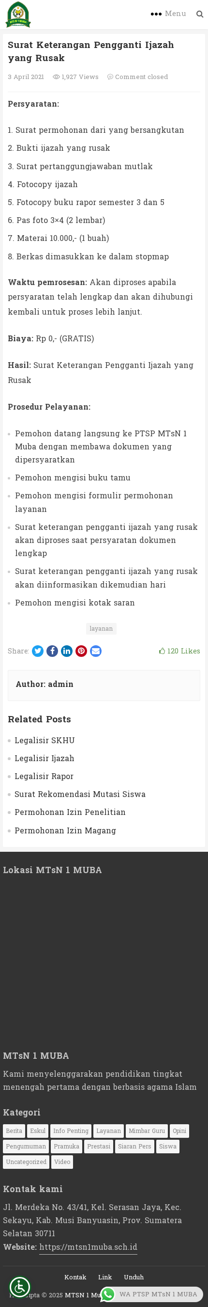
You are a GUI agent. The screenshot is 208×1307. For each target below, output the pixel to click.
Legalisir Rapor (44, 776)
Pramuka (66, 1146)
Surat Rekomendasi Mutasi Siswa (80, 794)
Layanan (108, 1131)
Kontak (75, 1277)
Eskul (37, 1131)
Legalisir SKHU (45, 740)
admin (61, 684)
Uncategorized (26, 1162)
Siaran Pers (134, 1146)
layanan (101, 628)
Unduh (134, 1277)
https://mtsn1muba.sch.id (88, 1247)
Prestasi (98, 1146)
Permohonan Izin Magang (65, 831)
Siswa (168, 1146)
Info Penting (71, 1131)
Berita (14, 1131)
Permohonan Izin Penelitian (70, 812)
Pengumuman (26, 1146)
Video (62, 1162)
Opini (179, 1131)
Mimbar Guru (147, 1131)
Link (105, 1277)
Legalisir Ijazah (44, 758)
